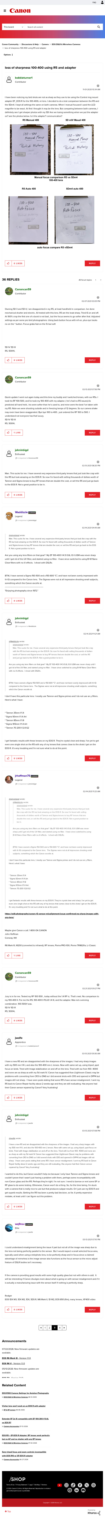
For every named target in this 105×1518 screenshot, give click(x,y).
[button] (90, 736)
